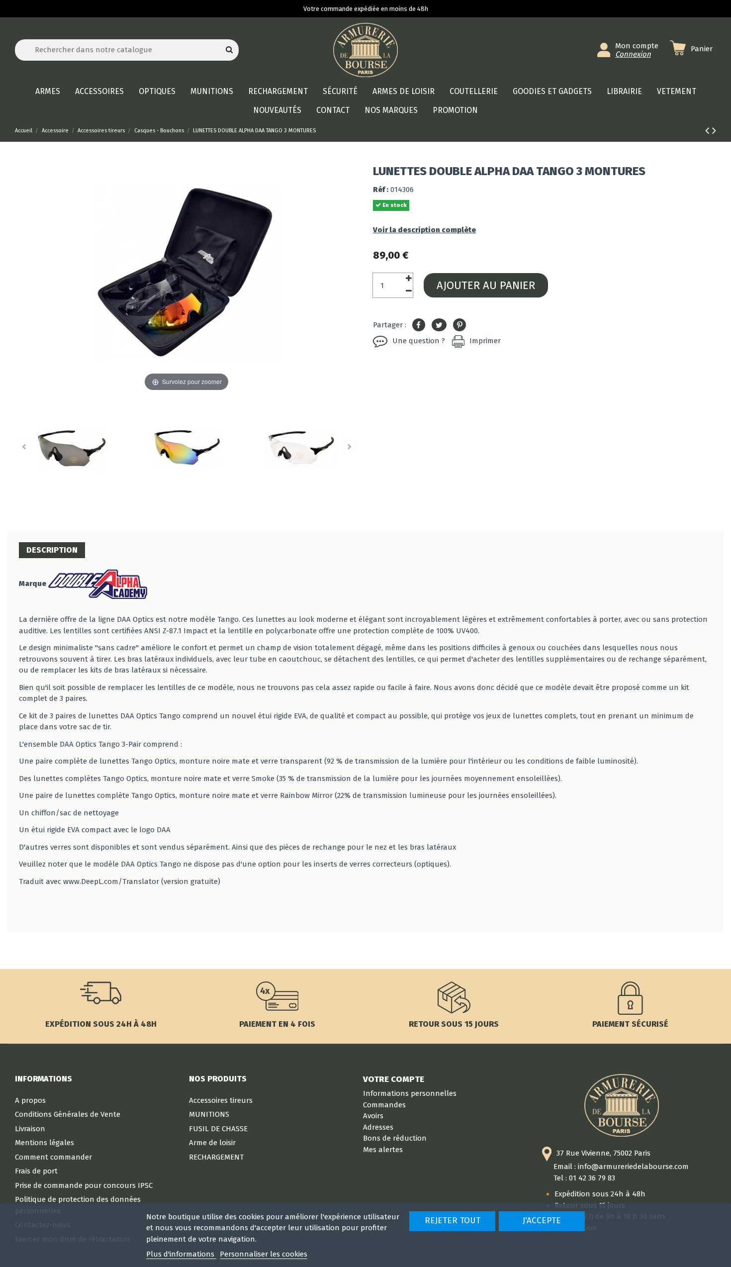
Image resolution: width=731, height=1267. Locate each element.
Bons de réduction (395, 1138)
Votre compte (393, 1079)
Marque (32, 583)
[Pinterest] (459, 325)
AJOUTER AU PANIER (486, 285)
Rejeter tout (452, 1220)
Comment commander (53, 1157)
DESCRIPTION (52, 550)
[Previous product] (708, 130)
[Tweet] (439, 325)
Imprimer (485, 340)
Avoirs (373, 1115)
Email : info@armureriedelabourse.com (621, 1166)
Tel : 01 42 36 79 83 (584, 1177)
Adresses (378, 1127)
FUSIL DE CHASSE (218, 1128)
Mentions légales (44, 1142)
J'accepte (542, 1220)
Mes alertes (383, 1149)
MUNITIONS (209, 1114)
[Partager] (418, 325)
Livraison (30, 1128)
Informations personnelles (410, 1093)
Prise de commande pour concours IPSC (84, 1185)
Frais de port (36, 1171)
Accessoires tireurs (221, 1100)
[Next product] (714, 130)
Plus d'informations (181, 1254)
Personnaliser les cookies (263, 1254)
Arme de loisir (212, 1142)
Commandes (384, 1104)
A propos (30, 1100)
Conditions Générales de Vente (67, 1114)
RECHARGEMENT (216, 1157)
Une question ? (418, 340)
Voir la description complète (424, 229)
